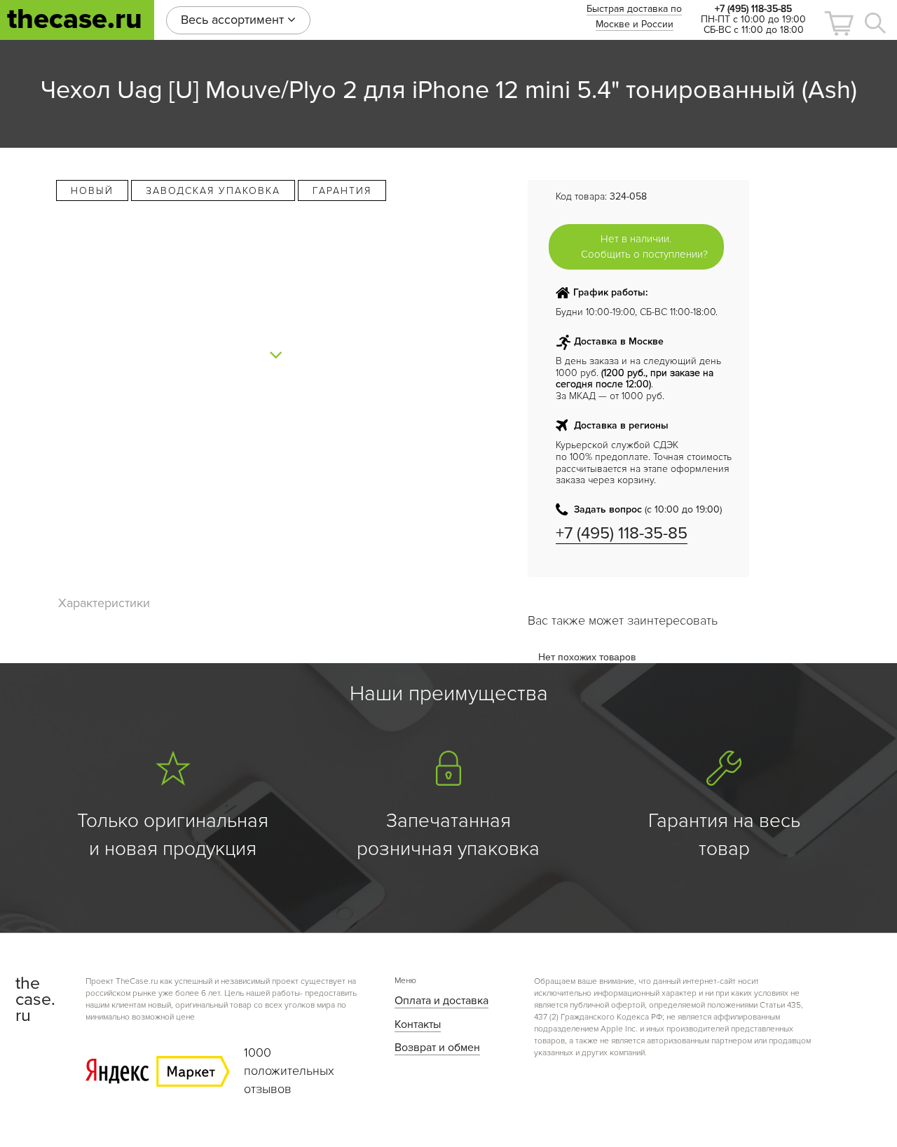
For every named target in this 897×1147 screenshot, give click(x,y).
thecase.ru (74, 19)
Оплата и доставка (441, 1001)
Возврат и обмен (437, 1048)
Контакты (418, 1024)
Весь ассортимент (234, 19)
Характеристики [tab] (104, 603)
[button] (839, 23)
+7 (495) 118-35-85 (621, 533)
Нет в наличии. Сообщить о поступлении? (644, 246)
